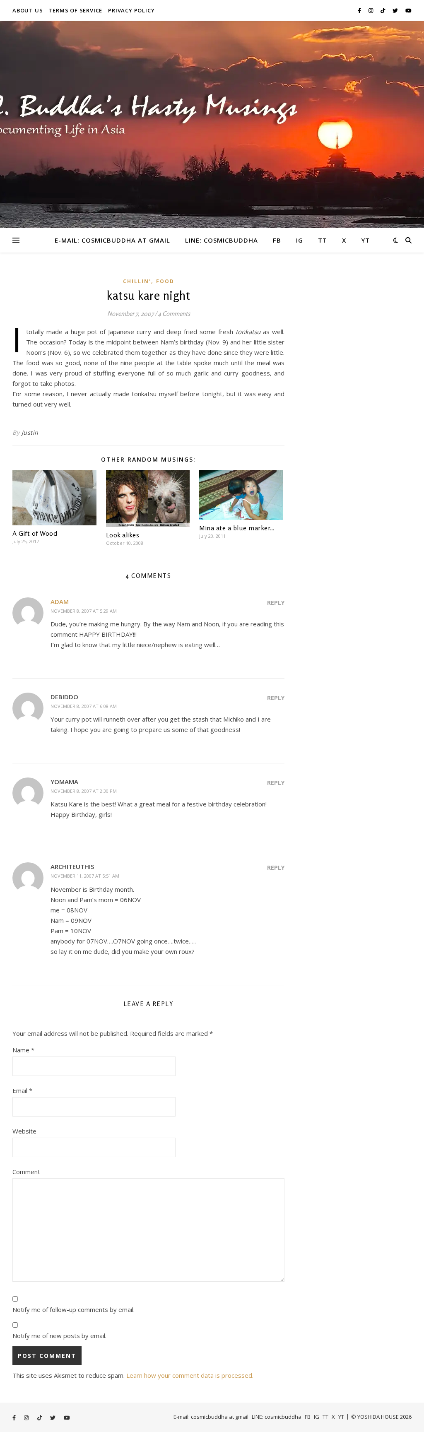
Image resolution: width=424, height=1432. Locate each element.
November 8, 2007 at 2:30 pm (84, 791)
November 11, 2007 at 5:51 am (85, 876)
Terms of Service (75, 10)
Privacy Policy (131, 10)
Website (24, 1131)
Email (22, 1090)
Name (23, 1050)
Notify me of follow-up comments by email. (73, 1309)
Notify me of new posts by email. (59, 1335)
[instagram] (371, 10)
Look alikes (123, 535)
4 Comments (174, 314)
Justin (30, 432)
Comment (26, 1171)
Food (165, 281)
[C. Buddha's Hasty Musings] (212, 124)
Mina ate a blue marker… (237, 528)
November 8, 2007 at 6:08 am (84, 706)
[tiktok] (383, 10)
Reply (275, 602)
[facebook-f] (360, 10)
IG (299, 240)
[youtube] (408, 10)
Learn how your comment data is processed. (189, 1375)
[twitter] (396, 10)
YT (365, 240)
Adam (60, 601)
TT (322, 240)
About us (27, 10)
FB (277, 240)
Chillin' (137, 281)
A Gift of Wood (34, 533)
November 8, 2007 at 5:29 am (84, 611)
